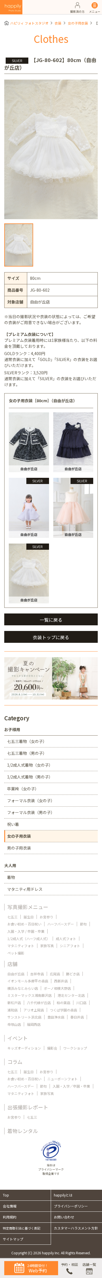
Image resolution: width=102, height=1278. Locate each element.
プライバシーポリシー (71, 1206)
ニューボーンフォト (62, 1078)
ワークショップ (75, 1048)
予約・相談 (69, 1264)
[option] (51, 149)
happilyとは (63, 1195)
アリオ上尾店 (34, 1010)
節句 (83, 923)
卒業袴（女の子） (23, 788)
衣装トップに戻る (51, 637)
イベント (17, 1038)
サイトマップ (13, 1239)
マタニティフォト (20, 945)
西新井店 (61, 980)
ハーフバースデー (60, 923)
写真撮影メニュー (27, 906)
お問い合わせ (64, 1217)
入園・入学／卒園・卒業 (71, 1086)
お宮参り (46, 916)
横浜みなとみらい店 (22, 988)
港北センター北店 (71, 995)
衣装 (58, 23)
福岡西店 (34, 1024)
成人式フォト (66, 938)
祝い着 (13, 824)
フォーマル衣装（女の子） (31, 800)
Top (6, 1195)
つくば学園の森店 (63, 1010)
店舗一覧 (89, 1264)
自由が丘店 (15, 973)
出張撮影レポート (27, 1107)
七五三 (12, 916)
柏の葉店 (63, 1002)
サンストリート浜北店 (24, 1017)
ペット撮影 (15, 953)
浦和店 (12, 1010)
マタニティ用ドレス (24, 889)
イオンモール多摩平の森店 (27, 980)
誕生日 (29, 916)
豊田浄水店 (55, 1017)
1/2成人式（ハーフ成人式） (28, 938)
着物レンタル (22, 1130)
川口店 (81, 1002)
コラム (14, 1061)
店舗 (12, 963)
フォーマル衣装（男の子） (31, 812)
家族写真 (47, 945)
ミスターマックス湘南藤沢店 (29, 995)
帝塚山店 (14, 1024)
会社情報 (9, 1206)
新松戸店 (14, 1002)
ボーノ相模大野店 (57, 988)
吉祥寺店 (37, 973)
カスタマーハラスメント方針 (76, 1228)
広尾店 (55, 973)
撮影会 (52, 1048)
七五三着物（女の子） (27, 741)
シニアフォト (70, 945)
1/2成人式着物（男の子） (30, 777)
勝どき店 (73, 973)
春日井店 (77, 1017)
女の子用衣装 (78, 23)
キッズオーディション (24, 1048)
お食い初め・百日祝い (24, 923)
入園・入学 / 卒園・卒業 (25, 931)
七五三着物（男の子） (27, 753)
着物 (11, 877)
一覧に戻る (51, 619)
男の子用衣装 (19, 848)
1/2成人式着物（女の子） (30, 765)
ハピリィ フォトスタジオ (29, 23)
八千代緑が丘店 (39, 1002)
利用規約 (9, 1217)
